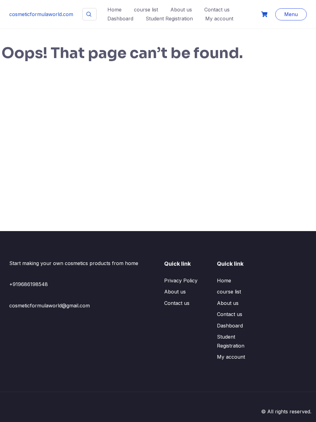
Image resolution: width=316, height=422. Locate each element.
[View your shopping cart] (265, 14)
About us (181, 9)
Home (114, 9)
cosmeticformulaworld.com (41, 14)
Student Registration (169, 18)
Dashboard (120, 18)
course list (146, 9)
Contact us (217, 9)
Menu (291, 14)
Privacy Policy (181, 280)
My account (219, 18)
